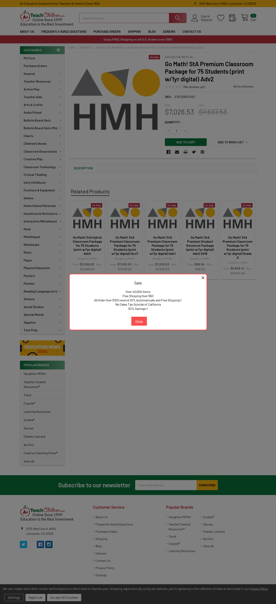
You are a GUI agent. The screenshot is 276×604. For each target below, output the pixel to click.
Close (139, 321)
